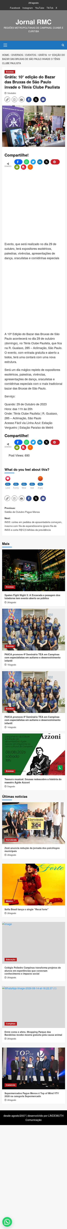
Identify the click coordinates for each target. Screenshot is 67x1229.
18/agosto (11, 664)
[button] (5, 45)
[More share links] (30, 167)
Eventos (10, 71)
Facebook (15, 7)
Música (9, 901)
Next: (33, 523)
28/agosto (11, 602)
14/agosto (11, 727)
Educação (10, 959)
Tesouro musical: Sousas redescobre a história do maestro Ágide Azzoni (33, 780)
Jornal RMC (34, 21)
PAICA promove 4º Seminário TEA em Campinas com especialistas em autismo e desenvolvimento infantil (32, 657)
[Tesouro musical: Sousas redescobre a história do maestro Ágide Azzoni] (33, 754)
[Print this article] (17, 167)
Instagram (27, 7)
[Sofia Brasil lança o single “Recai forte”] (33, 884)
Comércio (10, 1084)
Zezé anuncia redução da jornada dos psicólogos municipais (32, 849)
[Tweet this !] (33, 161)
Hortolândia (11, 839)
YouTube (39, 7)
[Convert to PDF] (23, 167)
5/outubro (11, 93)
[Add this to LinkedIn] (39, 161)
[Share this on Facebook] (18, 161)
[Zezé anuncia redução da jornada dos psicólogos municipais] (33, 823)
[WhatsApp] (26, 161)
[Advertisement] (33, 206)
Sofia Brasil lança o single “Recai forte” (26, 909)
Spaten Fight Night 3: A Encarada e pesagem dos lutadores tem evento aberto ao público (32, 596)
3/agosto (11, 786)
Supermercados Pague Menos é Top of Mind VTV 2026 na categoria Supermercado (32, 1095)
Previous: (22, 509)
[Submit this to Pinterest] (55, 161)
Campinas (10, 1023)
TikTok (50, 7)
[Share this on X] (46, 161)
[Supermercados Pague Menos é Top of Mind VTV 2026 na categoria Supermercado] (33, 1068)
